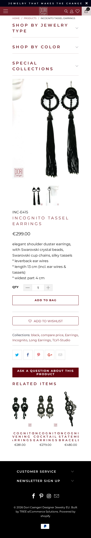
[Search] (66, 11)
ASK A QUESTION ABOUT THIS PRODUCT (45, 372)
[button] (45, 320)
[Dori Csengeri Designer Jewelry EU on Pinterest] (41, 496)
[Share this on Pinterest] (39, 355)
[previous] (16, 129)
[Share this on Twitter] (17, 355)
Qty (15, 287)
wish (77, 11)
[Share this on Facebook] (28, 355)
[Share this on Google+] (49, 355)
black (35, 335)
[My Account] (71, 11)
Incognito (19, 340)
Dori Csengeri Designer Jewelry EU (47, 507)
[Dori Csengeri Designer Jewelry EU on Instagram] (49, 496)
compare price (52, 335)
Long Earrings (40, 340)
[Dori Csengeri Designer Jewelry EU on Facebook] (33, 496)
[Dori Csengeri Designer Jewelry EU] (45, 11)
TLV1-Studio (61, 340)
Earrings (71, 335)
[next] (74, 129)
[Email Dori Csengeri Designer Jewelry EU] (56, 496)
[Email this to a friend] (60, 355)
